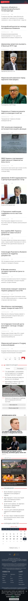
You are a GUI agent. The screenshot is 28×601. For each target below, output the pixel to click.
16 (24, 536)
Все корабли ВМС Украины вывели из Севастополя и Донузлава (11, 232)
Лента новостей (13, 408)
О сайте (20, 578)
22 (21, 539)
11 (6, 536)
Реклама (21, 580)
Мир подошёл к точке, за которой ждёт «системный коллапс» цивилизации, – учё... (14, 499)
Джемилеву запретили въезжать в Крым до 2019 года (13, 45)
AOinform (6, 2)
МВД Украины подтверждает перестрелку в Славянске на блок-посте (12, 160)
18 (6, 539)
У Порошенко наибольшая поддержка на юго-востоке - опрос (12, 213)
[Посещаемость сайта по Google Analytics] (16, 554)
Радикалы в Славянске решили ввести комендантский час (13, 112)
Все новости (13, 404)
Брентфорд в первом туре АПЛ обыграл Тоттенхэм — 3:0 (14, 382)
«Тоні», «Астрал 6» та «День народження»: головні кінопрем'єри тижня (13, 484)
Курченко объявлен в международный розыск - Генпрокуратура (11, 9)
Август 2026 (14, 526)
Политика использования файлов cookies (16, 565)
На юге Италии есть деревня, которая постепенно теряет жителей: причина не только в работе (12, 471)
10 (3, 536)
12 (10, 536)
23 (24, 539)
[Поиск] (22, 2)
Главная (21, 574)
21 (17, 539)
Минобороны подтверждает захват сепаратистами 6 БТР (12, 307)
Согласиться (14, 599)
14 (17, 536)
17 (3, 539)
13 (14, 536)
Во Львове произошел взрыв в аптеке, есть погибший (14, 378)
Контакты (21, 582)
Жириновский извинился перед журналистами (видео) (13, 78)
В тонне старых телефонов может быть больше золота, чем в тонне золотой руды (14, 517)
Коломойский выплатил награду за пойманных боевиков (13, 27)
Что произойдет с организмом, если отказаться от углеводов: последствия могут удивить (14, 373)
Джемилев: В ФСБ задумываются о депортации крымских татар (13, 179)
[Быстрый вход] (19, 2)
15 (21, 536)
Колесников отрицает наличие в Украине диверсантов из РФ (13, 290)
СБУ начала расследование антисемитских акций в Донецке (13, 128)
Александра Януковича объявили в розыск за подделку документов (14, 253)
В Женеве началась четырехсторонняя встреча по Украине (12, 271)
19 (10, 539)
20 (14, 539)
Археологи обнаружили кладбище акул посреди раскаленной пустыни (15, 399)
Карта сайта (21, 584)
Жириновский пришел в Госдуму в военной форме (13, 344)
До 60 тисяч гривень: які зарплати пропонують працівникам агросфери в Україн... (14, 505)
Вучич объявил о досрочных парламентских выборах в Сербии (12, 493)
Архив (20, 576)
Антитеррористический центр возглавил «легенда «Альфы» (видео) (12, 325)
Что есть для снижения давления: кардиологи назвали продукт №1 (14, 511)
